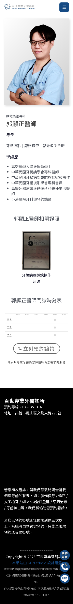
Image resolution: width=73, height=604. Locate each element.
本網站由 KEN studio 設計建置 (37, 562)
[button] (36, 348)
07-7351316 (32, 406)
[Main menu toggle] (64, 7)
